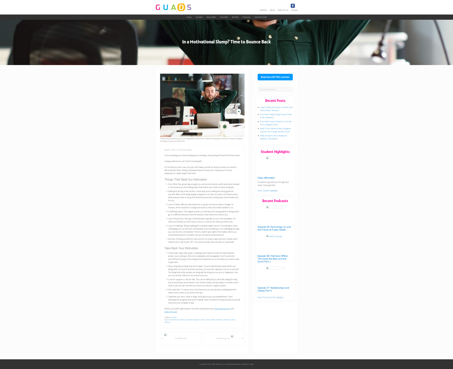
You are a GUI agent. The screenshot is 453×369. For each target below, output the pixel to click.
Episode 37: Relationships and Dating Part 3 (273, 289)
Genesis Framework (233, 364)
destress (183, 320)
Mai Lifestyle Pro (218, 364)
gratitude (190, 320)
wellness (167, 322)
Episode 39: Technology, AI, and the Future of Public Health (274, 228)
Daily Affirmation (266, 177)
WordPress (245, 364)
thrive (234, 320)
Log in (252, 364)
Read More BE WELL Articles (275, 77)
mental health (210, 320)
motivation (219, 320)
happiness (197, 320)
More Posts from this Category (271, 297)
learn (203, 320)
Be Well (173, 317)
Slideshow (227, 320)
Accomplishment (173, 320)
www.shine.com (170, 311)
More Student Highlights (268, 190)
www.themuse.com (222, 308)
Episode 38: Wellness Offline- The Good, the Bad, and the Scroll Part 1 (273, 258)
